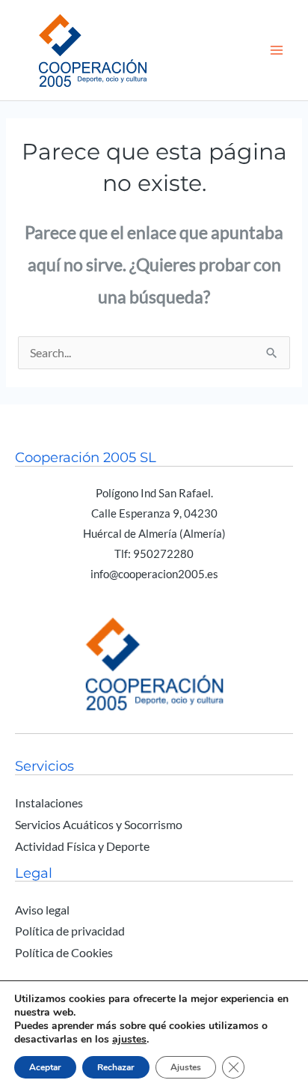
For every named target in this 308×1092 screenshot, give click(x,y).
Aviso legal (42, 910)
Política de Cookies (64, 952)
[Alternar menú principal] (277, 50)
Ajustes (185, 1067)
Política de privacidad (70, 931)
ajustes (129, 1039)
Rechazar (116, 1067)
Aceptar (45, 1067)
